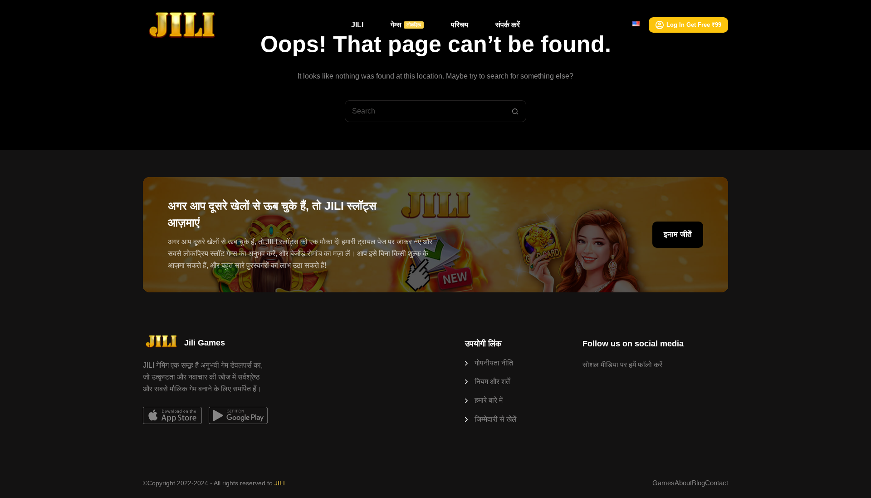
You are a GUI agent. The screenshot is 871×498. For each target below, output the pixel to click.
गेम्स (406, 25)
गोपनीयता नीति (494, 363)
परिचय (459, 25)
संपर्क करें (507, 25)
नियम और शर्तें (492, 381)
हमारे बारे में (489, 400)
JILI (357, 25)
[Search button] (515, 111)
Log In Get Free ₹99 (693, 24)
